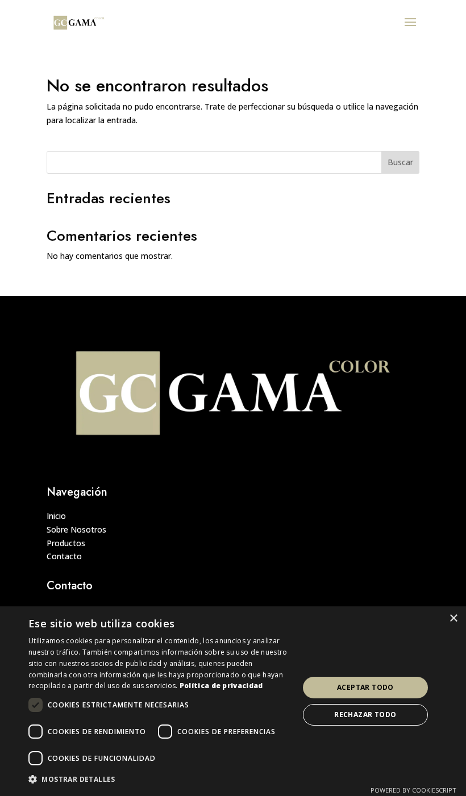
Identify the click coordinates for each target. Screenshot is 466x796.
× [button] (453, 618)
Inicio (56, 515)
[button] (159, 779)
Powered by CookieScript (413, 790)
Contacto (64, 556)
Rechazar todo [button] (365, 714)
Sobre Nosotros (76, 529)
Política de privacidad (221, 685)
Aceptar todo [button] (365, 687)
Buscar (400, 162)
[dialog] (233, 701)
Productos (66, 543)
